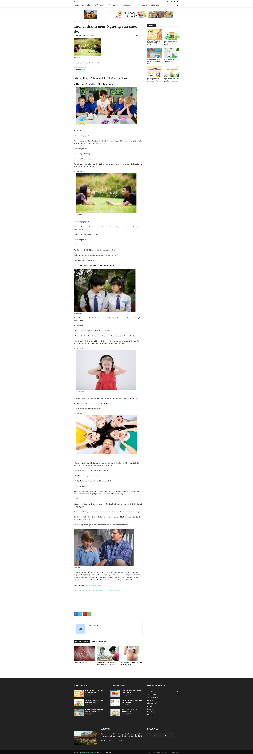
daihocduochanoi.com (93, 585)
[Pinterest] (85, 614)
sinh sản (81, 22)
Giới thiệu (152, 752)
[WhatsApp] (89, 614)
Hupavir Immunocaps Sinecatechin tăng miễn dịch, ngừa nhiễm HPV (153, 79)
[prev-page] (75, 668)
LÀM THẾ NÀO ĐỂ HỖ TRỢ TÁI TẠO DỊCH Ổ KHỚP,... (153, 42)
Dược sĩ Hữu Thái (80, 35)
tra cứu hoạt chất (174, 752)
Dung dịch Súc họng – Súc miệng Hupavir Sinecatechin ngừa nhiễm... (171, 79)
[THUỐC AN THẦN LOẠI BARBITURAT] (115, 712)
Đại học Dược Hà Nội (88, 752)
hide (83, 69)
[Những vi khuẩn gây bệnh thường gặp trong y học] (115, 702)
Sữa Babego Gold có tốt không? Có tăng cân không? (170, 42)
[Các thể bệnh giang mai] (84, 653)
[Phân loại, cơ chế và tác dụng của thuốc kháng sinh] (115, 693)
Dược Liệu (86, 5)
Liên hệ (158, 752)
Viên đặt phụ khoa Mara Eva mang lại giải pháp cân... (153, 61)
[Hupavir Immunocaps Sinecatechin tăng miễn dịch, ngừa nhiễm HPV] (154, 71)
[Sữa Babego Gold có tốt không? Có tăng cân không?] (171, 34)
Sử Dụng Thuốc (125, 5)
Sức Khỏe (111, 5)
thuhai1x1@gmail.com (116, 740)
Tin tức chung (141, 5)
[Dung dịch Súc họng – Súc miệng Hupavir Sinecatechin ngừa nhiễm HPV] (171, 71)
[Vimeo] (174, 1)
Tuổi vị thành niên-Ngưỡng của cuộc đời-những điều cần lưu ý (101, 590)
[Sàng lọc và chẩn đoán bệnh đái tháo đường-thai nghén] (132, 653)
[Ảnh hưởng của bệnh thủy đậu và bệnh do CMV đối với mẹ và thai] (108, 653)
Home (77, 5)
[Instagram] (168, 1)
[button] (177, 5)
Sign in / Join (77, 1)
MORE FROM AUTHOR (98, 642)
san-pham (165, 752)
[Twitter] (171, 1)
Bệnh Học (155, 5)
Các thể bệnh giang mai (80, 662)
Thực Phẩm (98, 5)
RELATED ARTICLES (82, 642)
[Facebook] (164, 1)
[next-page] (78, 668)
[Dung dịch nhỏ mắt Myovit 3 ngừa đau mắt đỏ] (171, 53)
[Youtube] (177, 1)
